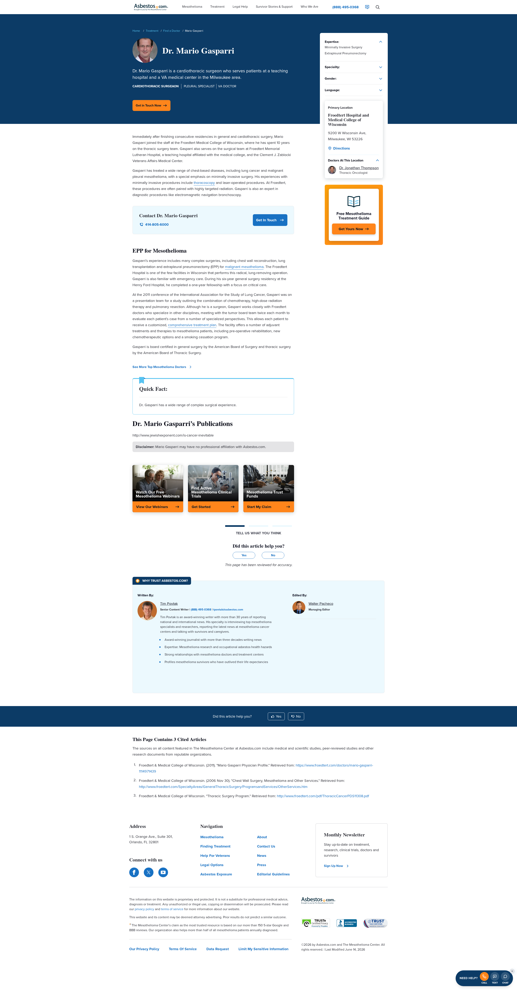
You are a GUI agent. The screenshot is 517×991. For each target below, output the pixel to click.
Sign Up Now (333, 865)
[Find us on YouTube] (163, 872)
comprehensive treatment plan (192, 325)
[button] (192, 7)
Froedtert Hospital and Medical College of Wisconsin (348, 119)
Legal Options (212, 865)
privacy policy (144, 909)
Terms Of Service (183, 949)
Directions (341, 148)
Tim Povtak (169, 603)
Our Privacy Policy (144, 949)
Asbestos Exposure (216, 874)
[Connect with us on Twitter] (148, 872)
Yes (278, 716)
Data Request (217, 949)
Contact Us (266, 846)
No (298, 716)
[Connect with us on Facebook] (134, 872)
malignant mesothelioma (244, 266)
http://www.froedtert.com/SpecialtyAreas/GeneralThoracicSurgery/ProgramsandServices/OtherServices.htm (223, 786)
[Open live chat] (505, 976)
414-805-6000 (157, 224)
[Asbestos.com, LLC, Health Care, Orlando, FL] (347, 923)
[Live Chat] (367, 7)
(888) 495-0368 (201, 609)
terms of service (172, 909)
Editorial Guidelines (273, 874)
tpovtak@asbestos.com (228, 609)
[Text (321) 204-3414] (494, 976)
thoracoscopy (204, 182)
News (261, 855)
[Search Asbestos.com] (378, 7)
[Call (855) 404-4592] (484, 976)
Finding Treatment (215, 846)
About (262, 837)
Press (261, 865)
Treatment (152, 31)
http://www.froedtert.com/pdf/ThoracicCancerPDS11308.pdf (323, 796)
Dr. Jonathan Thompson (359, 168)
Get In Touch (266, 220)
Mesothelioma (212, 837)
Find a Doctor (171, 31)
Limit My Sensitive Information (263, 949)
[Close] (512, 971)
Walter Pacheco (321, 603)
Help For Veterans (215, 855)
